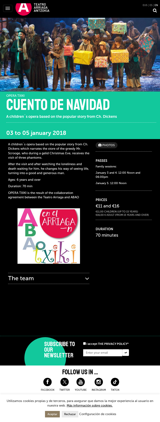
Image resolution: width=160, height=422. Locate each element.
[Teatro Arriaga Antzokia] (32, 9)
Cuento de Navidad (58, 105)
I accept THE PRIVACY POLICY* (107, 344)
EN (156, 5)
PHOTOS (108, 145)
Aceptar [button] (52, 414)
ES (151, 5)
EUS (145, 5)
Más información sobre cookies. (90, 405)
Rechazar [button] (70, 414)
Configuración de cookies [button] (97, 414)
